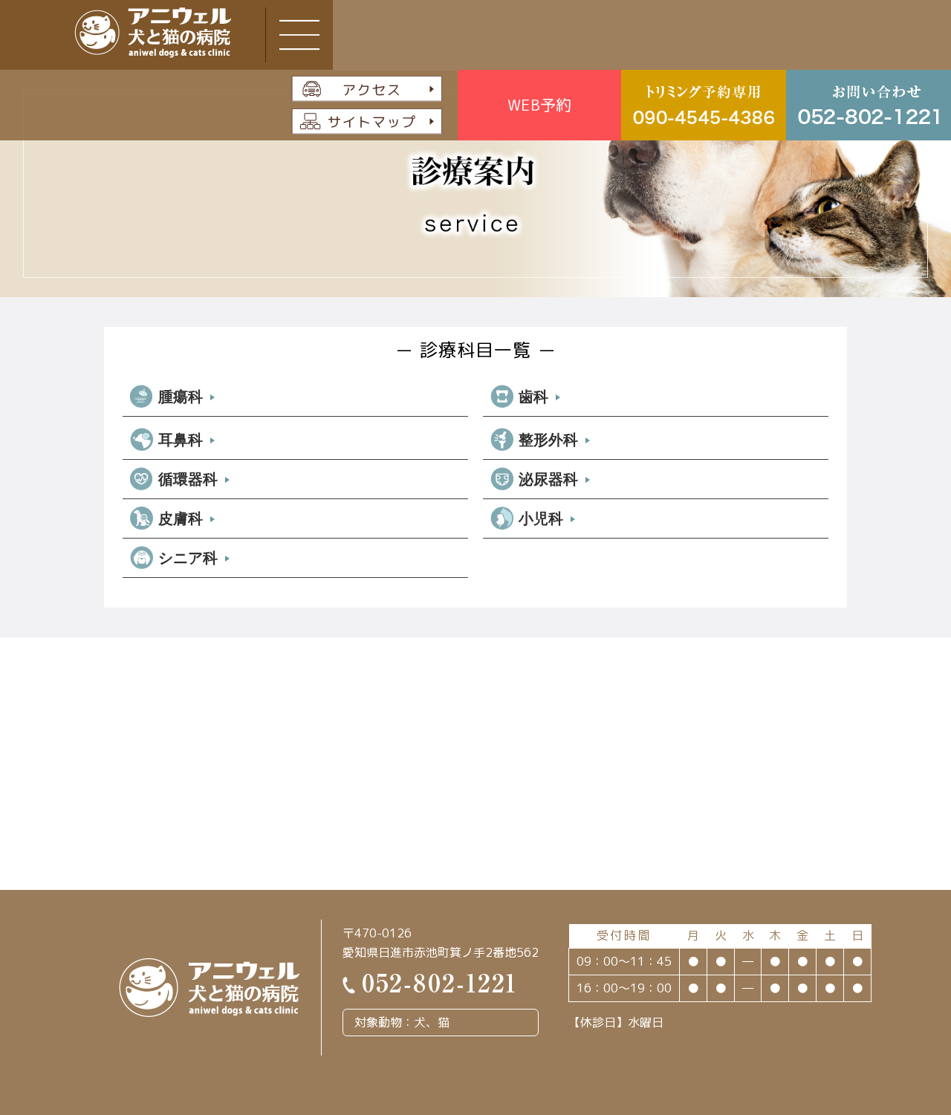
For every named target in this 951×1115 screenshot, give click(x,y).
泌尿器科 (548, 479)
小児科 (541, 518)
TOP (889, 1027)
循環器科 (188, 479)
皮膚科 (180, 518)
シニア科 (188, 558)
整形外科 (548, 440)
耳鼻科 (180, 440)
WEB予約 (539, 105)
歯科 (533, 397)
